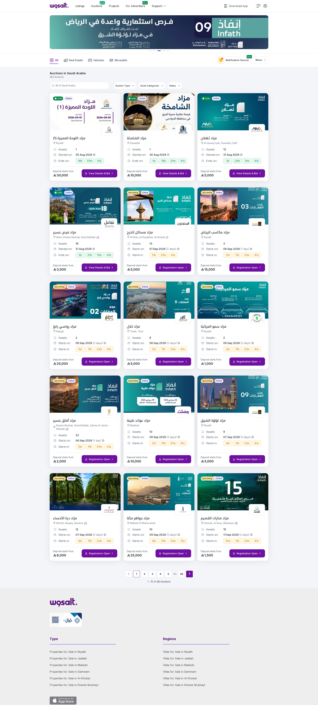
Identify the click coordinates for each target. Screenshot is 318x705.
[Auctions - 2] (189, 574)
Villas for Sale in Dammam (179, 671)
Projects (114, 6)
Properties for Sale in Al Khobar (70, 678)
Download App (238, 6)
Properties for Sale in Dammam (69, 671)
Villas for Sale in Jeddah (178, 658)
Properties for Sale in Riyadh (68, 651)
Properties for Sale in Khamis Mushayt (74, 685)
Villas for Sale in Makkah (178, 665)
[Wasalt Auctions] (59, 6)
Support (157, 6)
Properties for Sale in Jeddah (68, 658)
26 (181, 574)
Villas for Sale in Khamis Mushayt (184, 685)
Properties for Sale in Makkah (69, 665)
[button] (260, 60)
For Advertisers (136, 5)
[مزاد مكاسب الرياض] (159, 32)
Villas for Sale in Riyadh (178, 651)
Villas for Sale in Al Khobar (180, 678)
